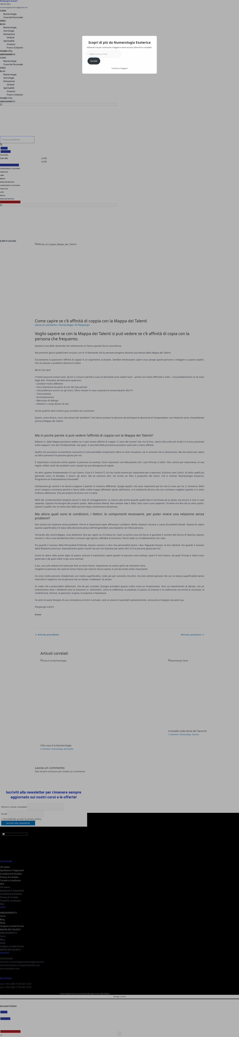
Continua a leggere (120, 68)
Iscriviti (93, 61)
